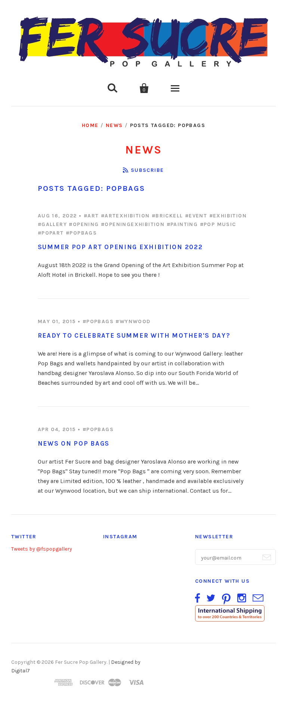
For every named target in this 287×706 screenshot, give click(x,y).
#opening (84, 224)
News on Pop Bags (73, 443)
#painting (182, 224)
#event (196, 216)
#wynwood (132, 321)
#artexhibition (125, 216)
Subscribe (147, 170)
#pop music (218, 224)
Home (90, 125)
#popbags (81, 233)
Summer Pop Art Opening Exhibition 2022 (120, 247)
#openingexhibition (132, 224)
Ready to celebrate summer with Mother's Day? (134, 335)
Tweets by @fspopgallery (41, 549)
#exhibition (228, 216)
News (114, 125)
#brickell (167, 216)
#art (91, 216)
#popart (51, 233)
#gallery (52, 224)
